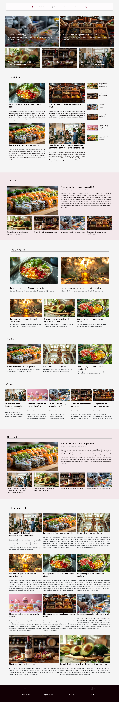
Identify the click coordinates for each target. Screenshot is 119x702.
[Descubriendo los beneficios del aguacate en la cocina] (92, 86)
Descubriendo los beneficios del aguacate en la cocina (21, 63)
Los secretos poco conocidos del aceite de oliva (23, 320)
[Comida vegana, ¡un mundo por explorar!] (92, 138)
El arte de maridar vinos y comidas (58, 62)
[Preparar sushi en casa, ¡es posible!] (27, 133)
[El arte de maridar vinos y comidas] (92, 96)
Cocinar (66, 7)
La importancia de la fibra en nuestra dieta (25, 105)
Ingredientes (54, 7)
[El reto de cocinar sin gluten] (59, 354)
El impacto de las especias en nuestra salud (81, 34)
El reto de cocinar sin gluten (54, 366)
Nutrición (42, 7)
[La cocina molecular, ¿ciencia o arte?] (92, 107)
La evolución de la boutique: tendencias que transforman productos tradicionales (93, 64)
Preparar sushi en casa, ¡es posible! (24, 145)
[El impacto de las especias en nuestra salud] (67, 93)
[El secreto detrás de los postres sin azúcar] (92, 128)
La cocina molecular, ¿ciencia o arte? (23, 34)
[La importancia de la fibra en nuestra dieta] (27, 93)
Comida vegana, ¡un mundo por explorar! (104, 137)
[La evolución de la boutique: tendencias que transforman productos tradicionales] (67, 133)
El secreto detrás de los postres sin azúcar (103, 127)
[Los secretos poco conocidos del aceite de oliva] (26, 307)
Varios (77, 7)
